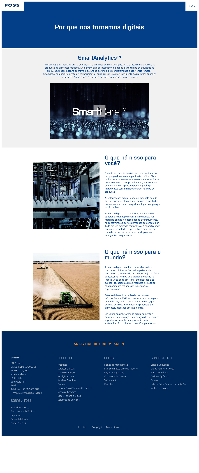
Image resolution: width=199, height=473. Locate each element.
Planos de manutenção (116, 365)
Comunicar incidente (115, 377)
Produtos (62, 365)
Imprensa (16, 415)
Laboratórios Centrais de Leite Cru (75, 388)
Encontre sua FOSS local (23, 412)
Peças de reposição (114, 373)
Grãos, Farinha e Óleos (69, 396)
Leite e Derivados (67, 373)
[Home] (12, 5)
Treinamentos (111, 380)
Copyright (97, 427)
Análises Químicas (67, 380)
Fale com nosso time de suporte (121, 369)
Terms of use (112, 427)
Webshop (109, 384)
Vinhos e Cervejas (67, 392)
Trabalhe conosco (20, 408)
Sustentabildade (19, 419)
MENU (192, 6)
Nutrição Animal (66, 377)
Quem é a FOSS (19, 423)
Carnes (61, 384)
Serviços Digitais (66, 369)
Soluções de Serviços (69, 400)
